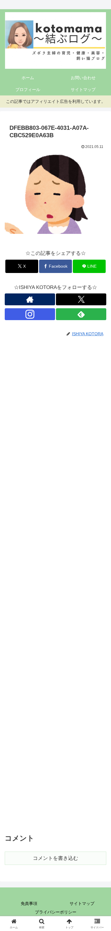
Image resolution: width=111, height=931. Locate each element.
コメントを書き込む (55, 858)
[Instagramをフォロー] (30, 314)
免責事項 (29, 903)
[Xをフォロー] (81, 299)
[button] (99, 796)
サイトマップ (82, 903)
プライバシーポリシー (55, 912)
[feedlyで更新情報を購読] (81, 314)
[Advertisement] (55, 584)
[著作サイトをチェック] (30, 299)
